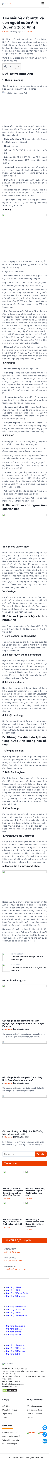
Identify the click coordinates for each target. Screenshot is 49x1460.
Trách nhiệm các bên (10, 1440)
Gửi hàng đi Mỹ (13, 1290)
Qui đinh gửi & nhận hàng (12, 1436)
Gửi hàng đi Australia (15, 1326)
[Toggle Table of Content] (16, 67)
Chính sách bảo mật (34, 1414)
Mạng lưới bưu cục (9, 1410)
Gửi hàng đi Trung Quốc (17, 1293)
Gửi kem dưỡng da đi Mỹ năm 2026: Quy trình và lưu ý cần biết (23, 1132)
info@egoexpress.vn (16, 1384)
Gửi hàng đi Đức (13, 1331)
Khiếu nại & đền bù (9, 1432)
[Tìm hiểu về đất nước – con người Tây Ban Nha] (6, 968)
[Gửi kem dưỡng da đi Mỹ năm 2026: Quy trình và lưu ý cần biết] (24, 1097)
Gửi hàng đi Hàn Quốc (16, 1306)
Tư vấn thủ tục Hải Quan (15, 1269)
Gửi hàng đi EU (13, 1354)
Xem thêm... (7, 1199)
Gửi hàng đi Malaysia (15, 1348)
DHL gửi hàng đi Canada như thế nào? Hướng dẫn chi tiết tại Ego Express (34, 1222)
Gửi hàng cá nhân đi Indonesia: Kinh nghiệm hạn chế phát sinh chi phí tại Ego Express (23, 1023)
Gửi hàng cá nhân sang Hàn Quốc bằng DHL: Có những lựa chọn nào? (22, 1078)
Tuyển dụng (7, 1414)
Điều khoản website (34, 1410)
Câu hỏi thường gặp (34, 1406)
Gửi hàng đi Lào (13, 1312)
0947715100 (14, 1386)
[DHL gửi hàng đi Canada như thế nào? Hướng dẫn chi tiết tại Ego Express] (35, 1203)
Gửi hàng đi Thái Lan (15, 1309)
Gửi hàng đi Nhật (14, 1287)
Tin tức (29, 32)
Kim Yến (5, 32)
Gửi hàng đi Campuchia (16, 1315)
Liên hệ (29, 1417)
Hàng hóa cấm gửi (9, 1444)
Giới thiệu (6, 1406)
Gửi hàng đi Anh (13, 1334)
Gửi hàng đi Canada (15, 1345)
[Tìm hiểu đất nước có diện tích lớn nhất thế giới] (6, 957)
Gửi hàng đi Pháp (14, 1329)
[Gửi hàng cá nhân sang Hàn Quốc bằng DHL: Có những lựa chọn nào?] (24, 1043)
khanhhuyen (9, 1029)
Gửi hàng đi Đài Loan (15, 1296)
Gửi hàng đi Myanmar (16, 1351)
